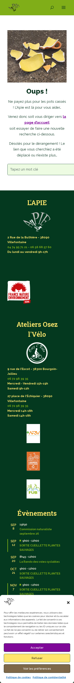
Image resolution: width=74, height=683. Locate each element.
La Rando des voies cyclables (40, 561)
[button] (68, 603)
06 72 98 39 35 (17, 378)
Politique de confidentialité (49, 677)
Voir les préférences (37, 668)
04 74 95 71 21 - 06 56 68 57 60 (29, 247)
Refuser (37, 658)
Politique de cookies (18, 677)
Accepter (37, 647)
